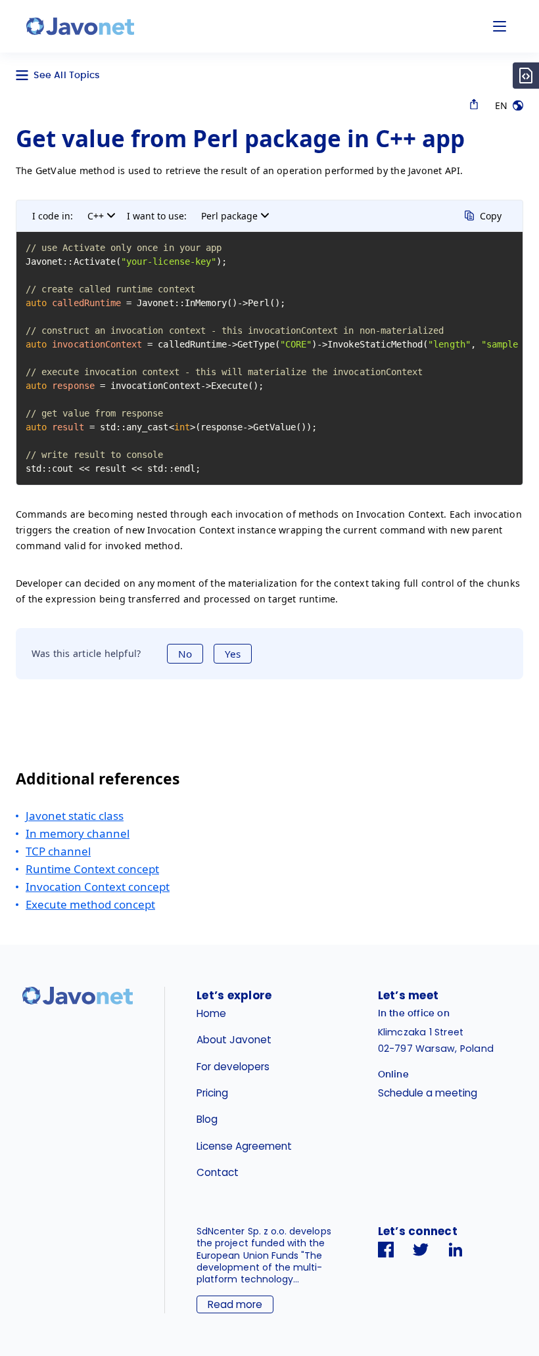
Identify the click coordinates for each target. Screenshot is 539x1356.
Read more (235, 1304)
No (185, 653)
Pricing (212, 1093)
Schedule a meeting (427, 1093)
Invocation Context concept (98, 886)
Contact (218, 1172)
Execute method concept (90, 904)
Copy (491, 216)
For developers (233, 1067)
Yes (233, 653)
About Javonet (234, 1040)
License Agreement (244, 1146)
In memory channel (77, 833)
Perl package (229, 216)
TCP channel (58, 851)
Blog (207, 1119)
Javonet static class (75, 815)
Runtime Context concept (92, 868)
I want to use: (157, 216)
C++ (95, 216)
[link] (80, 26)
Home (211, 1013)
